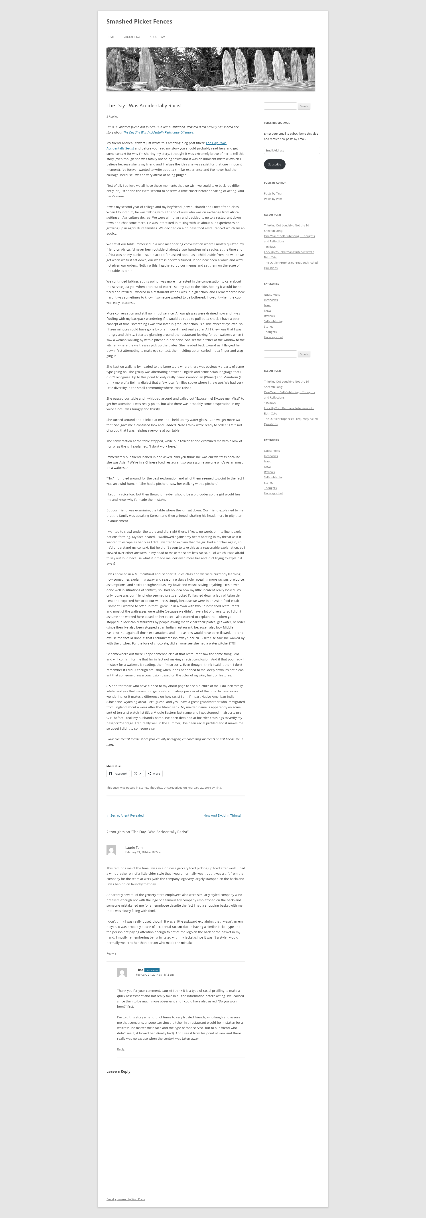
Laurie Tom (134, 847)
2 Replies (112, 116)
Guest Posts (272, 295)
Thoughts (156, 788)
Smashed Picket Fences (139, 21)
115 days (270, 247)
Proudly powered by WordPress (125, 1199)
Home (110, 37)
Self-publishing (273, 321)
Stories (143, 788)
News (267, 310)
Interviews (271, 300)
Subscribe (274, 164)
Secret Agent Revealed (125, 815)
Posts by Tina (273, 193)
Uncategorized (173, 788)
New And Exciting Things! (224, 815)
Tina (218, 788)
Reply (110, 953)
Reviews (269, 316)
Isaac (267, 305)
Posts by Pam (273, 199)
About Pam (157, 37)
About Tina (132, 37)
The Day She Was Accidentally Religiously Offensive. (158, 132)
